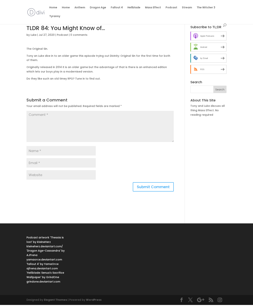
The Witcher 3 (206, 7)
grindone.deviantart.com (43, 281)
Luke (33, 35)
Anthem (79, 7)
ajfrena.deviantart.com (42, 268)
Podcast (171, 7)
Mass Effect (153, 7)
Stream (187, 7)
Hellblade (133, 7)
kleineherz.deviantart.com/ (44, 246)
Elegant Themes (55, 300)
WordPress (93, 300)
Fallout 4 (117, 7)
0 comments (78, 35)
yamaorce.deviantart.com (44, 259)
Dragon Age (98, 7)
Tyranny (54, 16)
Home (53, 7)
